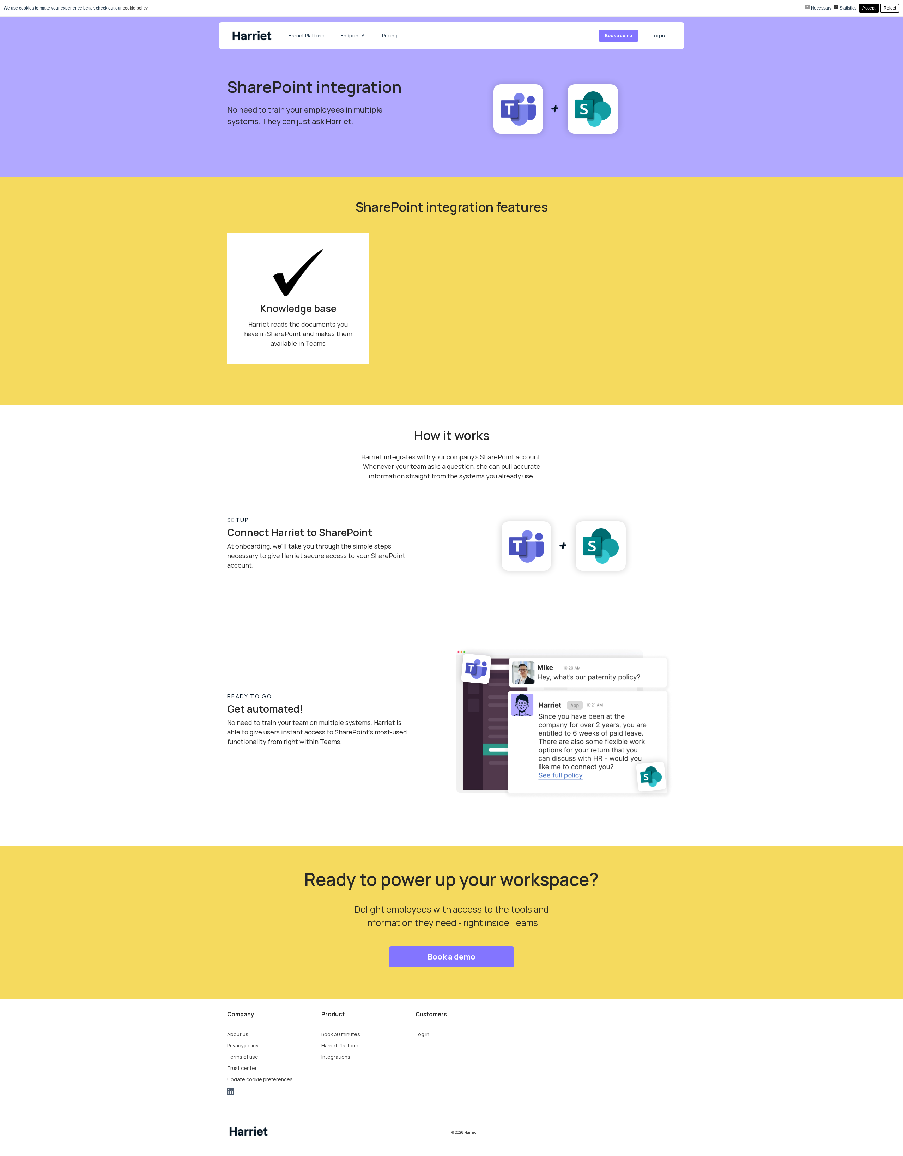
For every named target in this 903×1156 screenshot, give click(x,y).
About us (237, 1034)
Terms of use (242, 1056)
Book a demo (618, 35)
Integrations (335, 1056)
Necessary (821, 8)
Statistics (848, 8)
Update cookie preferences (260, 1079)
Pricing (390, 35)
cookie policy (135, 8)
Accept (868, 8)
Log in (658, 35)
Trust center (242, 1068)
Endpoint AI (353, 35)
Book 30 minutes (340, 1034)
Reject (890, 8)
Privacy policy (242, 1045)
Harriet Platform (307, 35)
